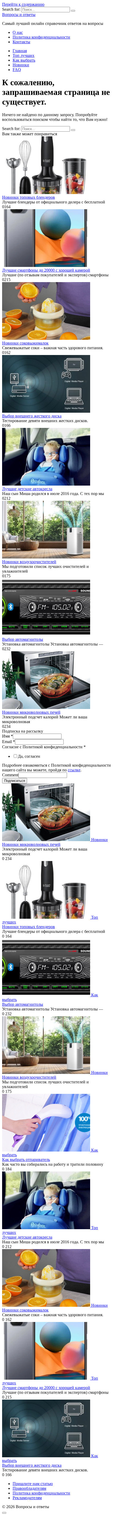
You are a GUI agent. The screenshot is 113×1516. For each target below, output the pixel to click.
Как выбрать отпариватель (26, 1159)
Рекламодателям (27, 1498)
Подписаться (14, 781)
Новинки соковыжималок (25, 343)
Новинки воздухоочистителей (29, 562)
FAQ (17, 69)
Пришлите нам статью (33, 1483)
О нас (18, 32)
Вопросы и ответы (18, 14)
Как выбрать (24, 60)
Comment (10, 775)
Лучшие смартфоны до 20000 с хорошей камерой (46, 270)
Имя (7, 736)
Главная (20, 51)
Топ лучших (23, 55)
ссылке (74, 770)
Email (8, 741)
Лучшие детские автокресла (27, 489)
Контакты (21, 42)
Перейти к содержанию (23, 4)
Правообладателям (29, 1488)
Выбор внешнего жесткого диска (31, 416)
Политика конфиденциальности (41, 37)
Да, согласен (29, 756)
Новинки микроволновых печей (31, 712)
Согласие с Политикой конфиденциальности (44, 747)
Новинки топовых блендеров (28, 197)
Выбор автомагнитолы (22, 639)
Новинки (21, 65)
